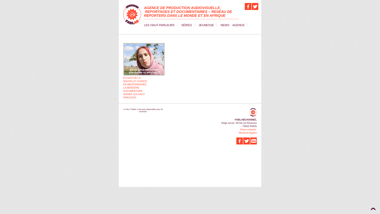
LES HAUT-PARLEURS (159, 25)
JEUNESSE (206, 25)
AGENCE (238, 25)
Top (373, 209)
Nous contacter (248, 129)
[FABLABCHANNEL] (132, 14)
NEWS (225, 25)
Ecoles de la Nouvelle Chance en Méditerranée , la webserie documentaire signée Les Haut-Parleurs (135, 88)
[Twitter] (255, 6)
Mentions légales (248, 133)
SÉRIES (186, 25)
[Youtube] (253, 140)
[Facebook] (248, 6)
